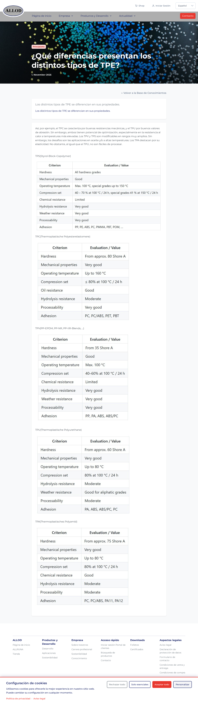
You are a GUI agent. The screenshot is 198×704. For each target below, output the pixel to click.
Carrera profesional (81, 649)
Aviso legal (165, 644)
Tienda (16, 653)
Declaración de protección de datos (170, 651)
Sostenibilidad (49, 657)
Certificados (136, 649)
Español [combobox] (182, 5)
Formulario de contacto (167, 659)
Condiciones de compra (172, 672)
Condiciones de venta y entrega (172, 666)
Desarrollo (47, 648)
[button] (192, 6)
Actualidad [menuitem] (125, 15)
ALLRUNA (18, 649)
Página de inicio (21, 644)
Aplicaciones (49, 653)
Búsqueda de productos (108, 654)
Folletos (134, 644)
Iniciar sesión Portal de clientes (113, 646)
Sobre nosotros (79, 644)
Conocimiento (79, 658)
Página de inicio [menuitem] (41, 15)
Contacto (188, 15)
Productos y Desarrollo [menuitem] (94, 15)
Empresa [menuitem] (64, 15)
